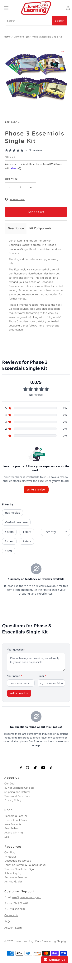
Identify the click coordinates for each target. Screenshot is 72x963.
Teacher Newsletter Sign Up (21, 869)
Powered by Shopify (53, 941)
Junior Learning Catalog (19, 787)
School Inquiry (13, 873)
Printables (10, 856)
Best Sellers (11, 828)
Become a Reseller (15, 815)
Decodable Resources (17, 860)
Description (16, 228)
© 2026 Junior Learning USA (21, 941)
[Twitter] (35, 768)
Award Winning (13, 832)
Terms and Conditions (17, 796)
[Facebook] (21, 768)
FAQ (7, 921)
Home (7, 36)
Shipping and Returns (17, 791)
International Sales (15, 820)
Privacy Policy (12, 800)
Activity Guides (13, 881)
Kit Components (40, 228)
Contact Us (11, 915)
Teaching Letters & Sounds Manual (25, 864)
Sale (7, 836)
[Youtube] (43, 768)
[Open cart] (68, 8)
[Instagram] (27, 768)
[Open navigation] (6, 8)
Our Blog (9, 852)
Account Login (13, 927)
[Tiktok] (51, 768)
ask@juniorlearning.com (26, 897)
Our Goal (9, 783)
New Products (12, 824)
